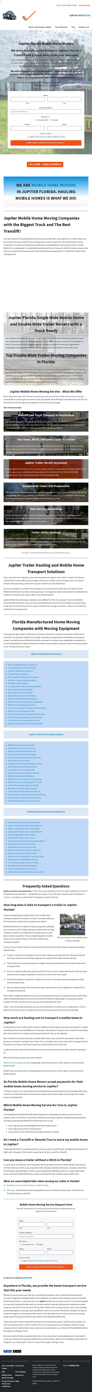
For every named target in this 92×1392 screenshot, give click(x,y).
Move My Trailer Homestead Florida (22, 865)
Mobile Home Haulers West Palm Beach (24, 822)
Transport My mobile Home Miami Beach (25, 686)
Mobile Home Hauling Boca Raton (22, 705)
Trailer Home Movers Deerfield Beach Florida (26, 714)
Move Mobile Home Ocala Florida (21, 844)
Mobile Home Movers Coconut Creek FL (24, 801)
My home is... (46, 117)
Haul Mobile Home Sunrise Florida (22, 847)
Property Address (46, 108)
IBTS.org (10, 1190)
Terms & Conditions (46, 137)
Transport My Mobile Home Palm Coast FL (25, 763)
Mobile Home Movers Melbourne (21, 776)
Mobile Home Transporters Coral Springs (25, 779)
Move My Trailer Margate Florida (21, 711)
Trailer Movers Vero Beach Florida (21, 668)
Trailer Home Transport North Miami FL (24, 797)
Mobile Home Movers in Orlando (21, 745)
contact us (8, 897)
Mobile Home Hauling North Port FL (23, 859)
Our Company (84, 5)
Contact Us (83, 27)
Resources (19, 1375)
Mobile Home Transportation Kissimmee (25, 717)
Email (64, 124)
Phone (27, 124)
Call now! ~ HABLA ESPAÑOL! (45, 164)
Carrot (34, 1383)
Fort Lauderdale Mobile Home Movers (23, 677)
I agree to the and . (47, 137)
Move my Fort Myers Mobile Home (22, 751)
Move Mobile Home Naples (19, 760)
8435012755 (84, 15)
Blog (17, 1381)
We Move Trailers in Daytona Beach (22, 680)
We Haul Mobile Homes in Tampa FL (22, 665)
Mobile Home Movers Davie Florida (22, 853)
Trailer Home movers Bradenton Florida (24, 757)
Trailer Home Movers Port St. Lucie (22, 869)
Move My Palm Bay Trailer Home (21, 838)
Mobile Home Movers (53, 185)
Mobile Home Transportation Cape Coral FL (26, 872)
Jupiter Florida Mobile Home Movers (46, 654)
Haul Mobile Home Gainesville (20, 692)
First (27, 103)
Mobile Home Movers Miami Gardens (23, 699)
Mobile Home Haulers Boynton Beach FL (24, 850)
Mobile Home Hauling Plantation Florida (25, 782)
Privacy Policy (60, 137)
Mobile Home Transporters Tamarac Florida (26, 856)
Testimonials (61, 27)
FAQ (73, 27)
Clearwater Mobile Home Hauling (22, 754)
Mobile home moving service (15, 1062)
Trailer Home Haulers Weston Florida (23, 785)
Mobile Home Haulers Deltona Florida (23, 773)
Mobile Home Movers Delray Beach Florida (25, 723)
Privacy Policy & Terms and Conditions (8, 1384)
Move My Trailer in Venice (18, 683)
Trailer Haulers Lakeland (18, 674)
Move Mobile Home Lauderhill (20, 689)
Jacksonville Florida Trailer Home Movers (25, 831)
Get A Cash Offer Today (67, 5)
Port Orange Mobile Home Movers (22, 834)
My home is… (24, 1241)
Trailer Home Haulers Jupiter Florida (23, 862)
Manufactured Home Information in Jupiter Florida (27, 1185)
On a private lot (42, 120)
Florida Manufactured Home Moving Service (46, 811)
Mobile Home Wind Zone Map (7, 1376)
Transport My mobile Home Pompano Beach (26, 841)
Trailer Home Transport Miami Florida (23, 720)
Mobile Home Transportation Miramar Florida (27, 794)
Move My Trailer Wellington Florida (22, 788)
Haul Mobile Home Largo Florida (21, 770)
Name (46, 95)
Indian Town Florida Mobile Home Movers (25, 825)
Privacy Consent (46, 134)
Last (64, 103)
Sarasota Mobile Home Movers (20, 671)
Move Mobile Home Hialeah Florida (22, 766)
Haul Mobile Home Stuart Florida (21, 748)
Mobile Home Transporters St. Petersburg (25, 702)
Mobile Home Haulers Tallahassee (22, 695)
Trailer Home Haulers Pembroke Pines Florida (27, 708)
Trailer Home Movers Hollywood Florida (24, 791)
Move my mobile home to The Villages (23, 828)
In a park (55, 120)
